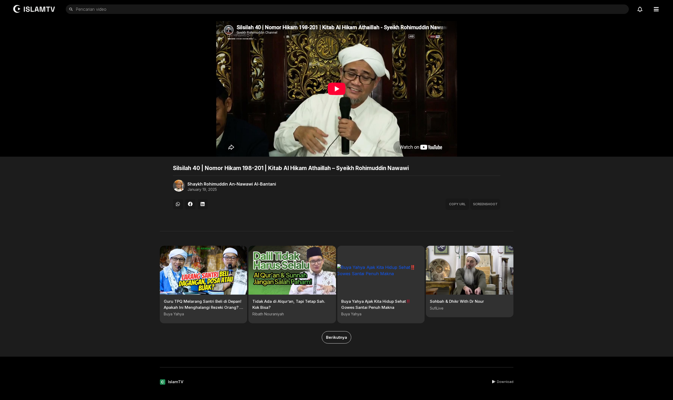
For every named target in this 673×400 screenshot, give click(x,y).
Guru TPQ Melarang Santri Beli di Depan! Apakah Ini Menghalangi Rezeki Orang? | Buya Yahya (202, 307)
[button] (178, 204)
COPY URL (457, 204)
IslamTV (175, 381)
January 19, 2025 (202, 189)
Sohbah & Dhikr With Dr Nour (457, 301)
